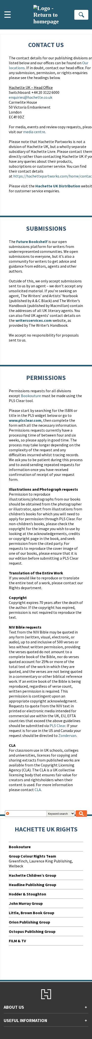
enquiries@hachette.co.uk (30, 97)
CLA (38, 789)
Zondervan (67, 735)
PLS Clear (57, 725)
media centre (34, 131)
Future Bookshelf (32, 241)
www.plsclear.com (25, 420)
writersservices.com (33, 320)
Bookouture (31, 395)
